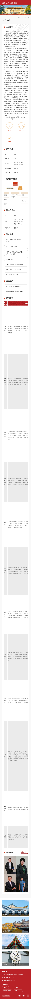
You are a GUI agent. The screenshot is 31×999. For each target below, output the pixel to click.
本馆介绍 (27, 17)
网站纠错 (7, 995)
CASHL (10, 987)
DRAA (17, 987)
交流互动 (22, 17)
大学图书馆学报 (18, 990)
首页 (19, 17)
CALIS (4, 987)
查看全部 (23, 852)
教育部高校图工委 (7, 990)
